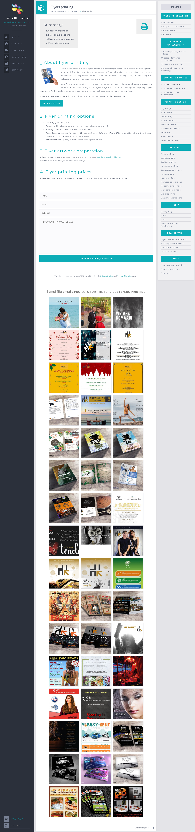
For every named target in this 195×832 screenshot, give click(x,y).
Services (74, 11)
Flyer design (51, 103)
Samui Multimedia (58, 11)
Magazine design (168, 124)
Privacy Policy (106, 276)
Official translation (169, 251)
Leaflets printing (168, 158)
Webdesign (166, 34)
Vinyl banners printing (171, 190)
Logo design (166, 108)
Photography (166, 211)
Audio (163, 219)
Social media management (173, 88)
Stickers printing (168, 194)
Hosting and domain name (172, 26)
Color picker (166, 273)
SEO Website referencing (172, 64)
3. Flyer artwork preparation (60, 39)
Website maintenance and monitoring (172, 69)
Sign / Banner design (170, 140)
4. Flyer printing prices (57, 43)
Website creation (168, 30)
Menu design (166, 132)
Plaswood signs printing (171, 182)
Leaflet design (167, 116)
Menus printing (167, 174)
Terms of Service (124, 276)
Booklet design (167, 120)
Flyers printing (167, 154)
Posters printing (168, 178)
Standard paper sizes (170, 269)
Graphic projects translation (173, 243)
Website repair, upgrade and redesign (173, 52)
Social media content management (170, 93)
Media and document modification (170, 224)
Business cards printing (171, 170)
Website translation (169, 247)
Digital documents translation (174, 240)
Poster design (167, 136)
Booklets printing (168, 162)
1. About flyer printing (57, 31)
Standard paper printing (171, 198)
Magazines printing (169, 166)
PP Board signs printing (171, 186)
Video (163, 215)
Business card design (170, 128)
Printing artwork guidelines (109, 157)
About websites (167, 22)
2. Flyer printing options (58, 35)
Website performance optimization (170, 59)
